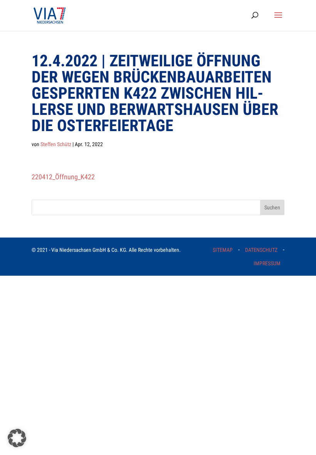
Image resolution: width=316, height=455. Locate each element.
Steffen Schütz (55, 144)
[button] (17, 438)
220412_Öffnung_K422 (63, 177)
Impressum (267, 263)
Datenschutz (261, 250)
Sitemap (223, 250)
